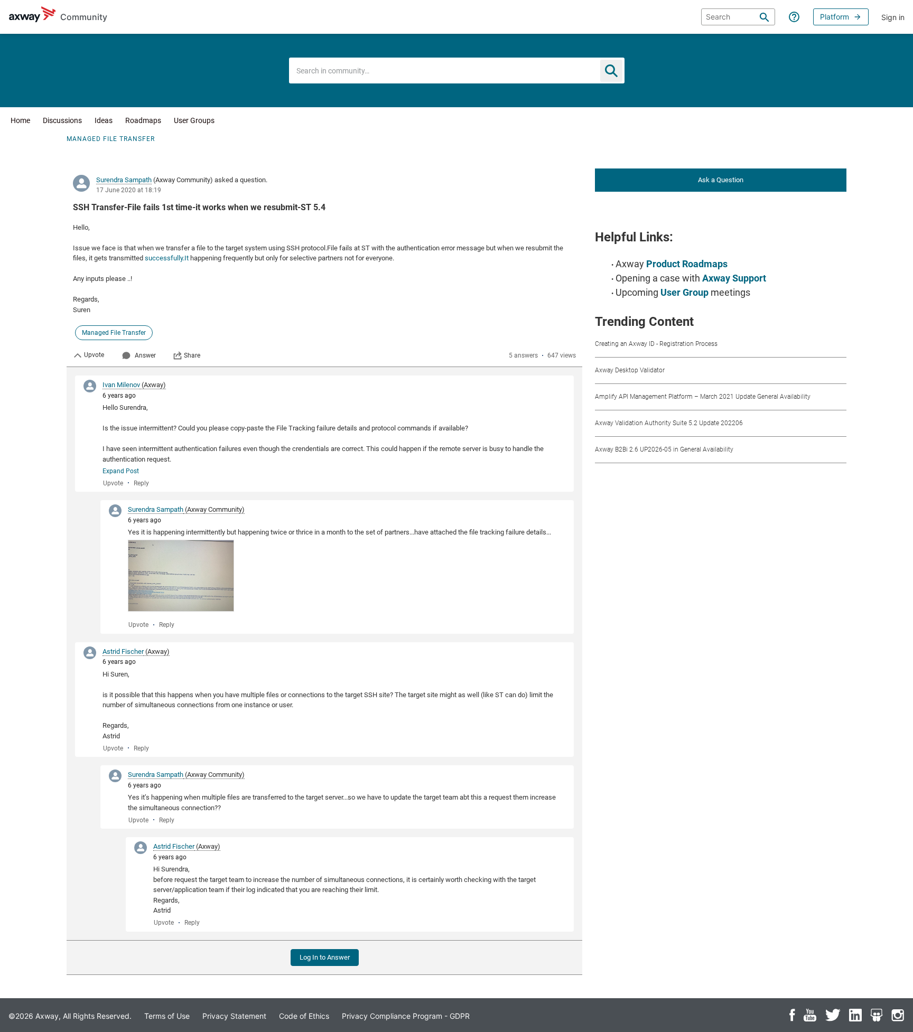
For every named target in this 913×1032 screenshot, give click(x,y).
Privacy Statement (234, 1015)
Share (192, 355)
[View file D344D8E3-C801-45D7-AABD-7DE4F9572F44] (181, 575)
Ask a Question (720, 180)
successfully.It (167, 258)
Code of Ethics (304, 1015)
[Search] (764, 16)
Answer (145, 355)
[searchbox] (738, 16)
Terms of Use (167, 1015)
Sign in (893, 17)
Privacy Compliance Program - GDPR (406, 1015)
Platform (834, 16)
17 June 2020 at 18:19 (128, 190)
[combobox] (457, 70)
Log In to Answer (325, 957)
